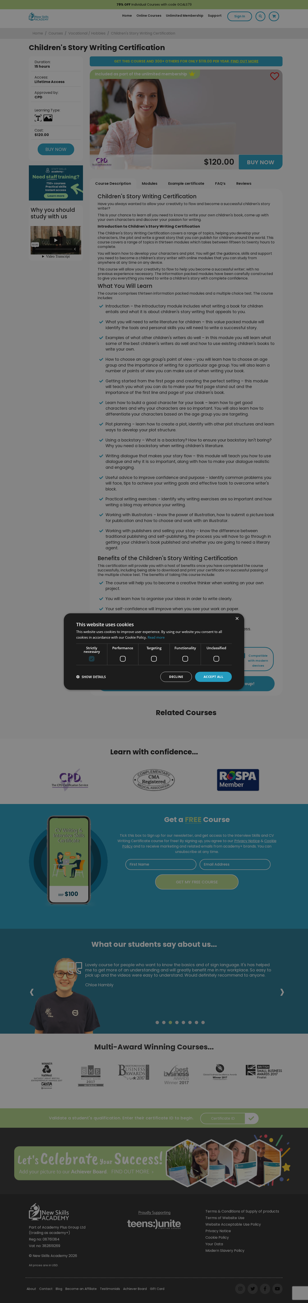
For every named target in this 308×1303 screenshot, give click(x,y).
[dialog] (154, 651)
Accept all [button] (213, 677)
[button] (91, 677)
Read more (156, 637)
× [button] (237, 618)
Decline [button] (176, 677)
